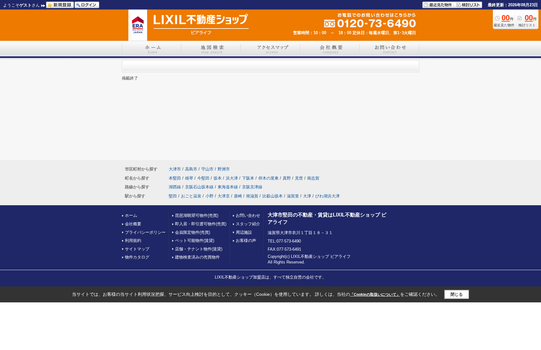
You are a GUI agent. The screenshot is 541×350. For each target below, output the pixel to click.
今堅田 (203, 178)
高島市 (191, 169)
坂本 (218, 178)
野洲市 (224, 169)
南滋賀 (252, 196)
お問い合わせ (248, 215)
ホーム (131, 215)
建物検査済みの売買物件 (197, 257)
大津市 (175, 169)
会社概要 (133, 224)
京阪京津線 (252, 187)
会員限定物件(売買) (192, 232)
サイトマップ (137, 249)
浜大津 (232, 178)
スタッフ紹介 (248, 224)
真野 (287, 178)
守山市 (207, 169)
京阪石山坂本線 (199, 187)
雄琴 (189, 178)
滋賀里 (293, 196)
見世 (299, 178)
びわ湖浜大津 (327, 196)
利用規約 (133, 240)
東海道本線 (228, 187)
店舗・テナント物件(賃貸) (198, 249)
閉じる (457, 294)
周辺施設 (244, 232)
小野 (209, 196)
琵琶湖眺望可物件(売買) (196, 215)
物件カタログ (137, 257)
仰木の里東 (268, 178)
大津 (307, 196)
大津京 (224, 196)
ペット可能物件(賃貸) (194, 240)
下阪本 (248, 178)
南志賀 (313, 178)
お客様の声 (246, 240)
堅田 (173, 196)
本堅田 (175, 178)
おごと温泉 (191, 196)
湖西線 (175, 187)
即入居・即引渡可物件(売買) (200, 224)
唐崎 (238, 196)
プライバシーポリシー (145, 232)
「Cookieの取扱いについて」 (375, 294)
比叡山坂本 (272, 196)
